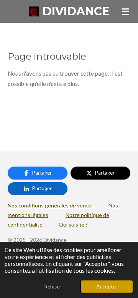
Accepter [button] (106, 286)
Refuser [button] (52, 286)
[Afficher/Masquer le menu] (125, 11)
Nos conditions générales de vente (49, 205)
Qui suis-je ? (73, 224)
